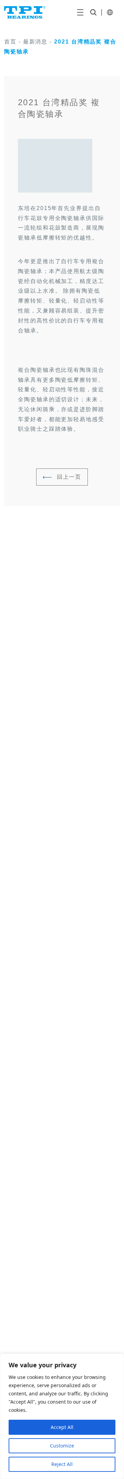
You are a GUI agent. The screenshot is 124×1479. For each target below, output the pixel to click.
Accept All (62, 1427)
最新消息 (35, 42)
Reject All (62, 1464)
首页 (10, 42)
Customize (62, 1445)
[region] (62, 1416)
